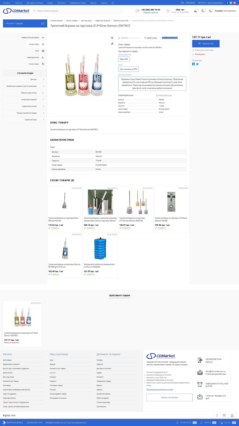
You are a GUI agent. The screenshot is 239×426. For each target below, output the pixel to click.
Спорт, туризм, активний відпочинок (16, 406)
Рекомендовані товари (58, 394)
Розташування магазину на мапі (160, 389)
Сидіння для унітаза (29, 106)
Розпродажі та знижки (58, 398)
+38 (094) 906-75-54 (150, 9)
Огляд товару (34, 44)
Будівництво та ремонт (11, 364)
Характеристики (33, 57)
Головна (6, 3)
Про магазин (101, 406)
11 (43, 99)
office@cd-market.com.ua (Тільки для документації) (66, 423)
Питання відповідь (103, 402)
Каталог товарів (14, 23)
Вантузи (34, 79)
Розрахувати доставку (204, 50)
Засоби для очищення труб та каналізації (21, 86)
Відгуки (93, 3)
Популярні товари (56, 385)
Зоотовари (7, 385)
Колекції (53, 377)
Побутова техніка (9, 398)
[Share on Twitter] (197, 64)
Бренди (52, 364)
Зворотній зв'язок (169, 397)
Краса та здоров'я (9, 394)
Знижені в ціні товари (11, 381)
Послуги (53, 390)
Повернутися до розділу (30, 37)
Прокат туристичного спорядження (16, 402)
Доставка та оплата (35, 3)
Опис (37, 51)
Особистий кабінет (103, 394)
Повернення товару (78, 3)
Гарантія (18, 3)
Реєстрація (190, 2)
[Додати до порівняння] (112, 43)
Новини (104, 3)
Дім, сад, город (8, 377)
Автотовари (7, 360)
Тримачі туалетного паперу (27, 113)
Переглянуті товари (119, 295)
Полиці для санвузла (29, 99)
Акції (51, 360)
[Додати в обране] (112, 38)
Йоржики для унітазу (29, 93)
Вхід (182, 2)
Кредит (50, 3)
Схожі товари (34, 64)
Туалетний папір (31, 120)
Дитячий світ (7, 373)
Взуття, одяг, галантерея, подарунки (16, 368)
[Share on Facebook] (193, 64)
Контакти (61, 3)
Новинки (53, 381)
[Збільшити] (83, 75)
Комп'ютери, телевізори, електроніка (16, 390)
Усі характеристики (164, 95)
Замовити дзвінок (150, 12)
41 (43, 93)
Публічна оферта (103, 398)
